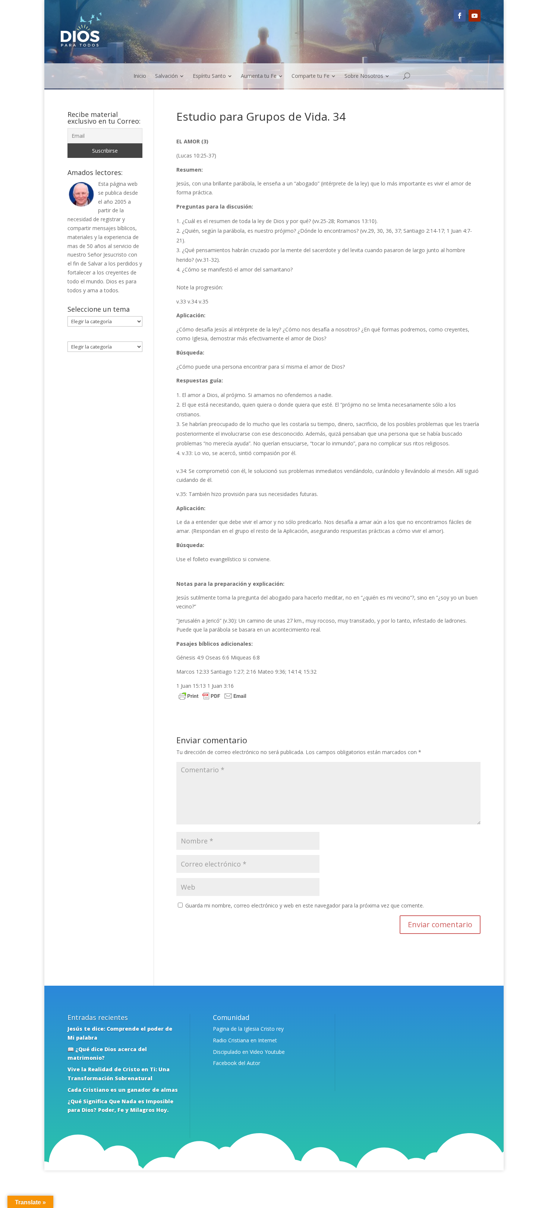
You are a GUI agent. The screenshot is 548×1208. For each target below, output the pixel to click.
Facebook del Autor (236, 1062)
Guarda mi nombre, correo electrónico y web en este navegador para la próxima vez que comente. (304, 905)
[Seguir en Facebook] (460, 16)
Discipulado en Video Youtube (249, 1051)
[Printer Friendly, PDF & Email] (212, 696)
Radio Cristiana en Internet (245, 1040)
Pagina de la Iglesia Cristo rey (248, 1028)
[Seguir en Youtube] (475, 16)
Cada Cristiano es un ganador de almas (122, 1089)
